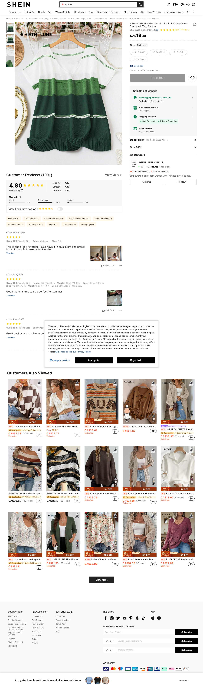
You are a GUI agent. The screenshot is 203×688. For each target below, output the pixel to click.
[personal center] (169, 4)
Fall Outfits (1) (69, 224)
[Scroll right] (194, 12)
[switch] (60, 209)
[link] (175, 4)
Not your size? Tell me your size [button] (144, 70)
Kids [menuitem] (142, 12)
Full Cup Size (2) (31, 218)
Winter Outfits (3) (15, 224)
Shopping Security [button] (147, 117)
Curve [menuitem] (91, 12)
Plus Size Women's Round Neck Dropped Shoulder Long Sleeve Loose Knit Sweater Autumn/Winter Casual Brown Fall (101, 493)
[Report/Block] (120, 265)
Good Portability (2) (103, 218)
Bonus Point (61, 624)
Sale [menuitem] (50, 12)
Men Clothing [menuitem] (130, 12)
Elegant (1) (53, 224)
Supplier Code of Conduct (15, 633)
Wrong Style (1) (88, 224)
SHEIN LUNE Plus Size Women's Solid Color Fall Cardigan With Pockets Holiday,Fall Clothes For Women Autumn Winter (63, 559)
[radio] (139, 52)
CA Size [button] (140, 45)
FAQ (57, 632)
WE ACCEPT (109, 663)
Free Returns (37, 620)
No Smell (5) (13, 218)
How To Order (38, 624)
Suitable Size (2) (36, 224)
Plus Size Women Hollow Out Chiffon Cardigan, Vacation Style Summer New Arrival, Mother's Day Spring (140, 559)
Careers (11, 638)
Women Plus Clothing (38, 18)
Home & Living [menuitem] (154, 12)
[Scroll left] (190, 12)
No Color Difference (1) (79, 218)
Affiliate (35, 643)
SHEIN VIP (36, 635)
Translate (10, 253)
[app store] (153, 619)
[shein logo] (18, 4)
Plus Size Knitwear (58, 18)
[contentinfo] (150, 669)
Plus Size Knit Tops (76, 18)
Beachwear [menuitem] (79, 12)
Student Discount (15, 642)
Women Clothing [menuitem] (63, 12)
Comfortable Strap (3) (54, 218)
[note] (25, 422)
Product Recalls (62, 628)
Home (9, 18)
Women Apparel (20, 18)
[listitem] (25, 409)
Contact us (60, 616)
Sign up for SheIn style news (118, 626)
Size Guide (36, 632)
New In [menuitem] (41, 12)
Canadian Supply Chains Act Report (15, 628)
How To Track (37, 628)
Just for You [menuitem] (29, 12)
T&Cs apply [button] (144, 110)
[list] (125, 618)
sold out (158, 78)
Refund (35, 639)
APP (153, 612)
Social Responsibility (17, 624)
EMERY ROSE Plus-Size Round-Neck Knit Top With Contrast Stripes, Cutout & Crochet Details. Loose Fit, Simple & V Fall (63, 493)
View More (102, 579)
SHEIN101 (12, 646)
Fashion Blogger (15, 620)
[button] (188, 4)
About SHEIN (13, 616)
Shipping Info (37, 616)
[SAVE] (192, 78)
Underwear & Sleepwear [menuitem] (109, 12)
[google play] (159, 619)
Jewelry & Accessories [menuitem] (174, 12)
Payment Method (63, 620)
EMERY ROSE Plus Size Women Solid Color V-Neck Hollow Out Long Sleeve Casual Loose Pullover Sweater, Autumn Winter (178, 559)
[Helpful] (102, 265)
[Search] (140, 4)
